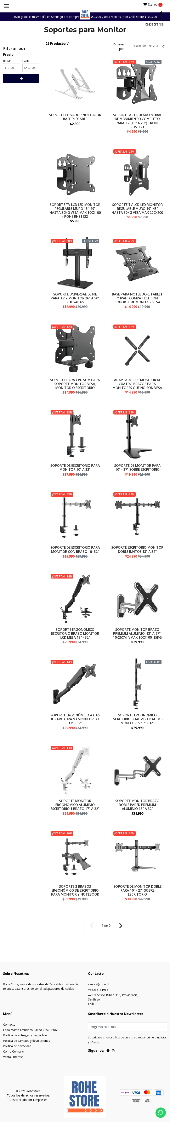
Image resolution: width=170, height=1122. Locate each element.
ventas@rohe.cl (98, 984)
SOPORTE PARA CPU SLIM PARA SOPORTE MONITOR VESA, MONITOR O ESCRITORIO (75, 384)
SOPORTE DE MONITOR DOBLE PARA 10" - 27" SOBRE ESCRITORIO (137, 890)
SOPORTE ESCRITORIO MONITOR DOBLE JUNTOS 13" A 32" (137, 549)
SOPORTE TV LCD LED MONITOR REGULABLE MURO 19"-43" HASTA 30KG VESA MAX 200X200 (137, 208)
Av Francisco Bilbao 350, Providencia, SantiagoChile (113, 999)
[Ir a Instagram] (113, 1051)
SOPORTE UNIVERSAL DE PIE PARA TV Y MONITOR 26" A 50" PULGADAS (75, 298)
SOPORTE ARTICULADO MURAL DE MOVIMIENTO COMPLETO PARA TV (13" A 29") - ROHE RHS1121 (137, 121)
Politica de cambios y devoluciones (26, 1041)
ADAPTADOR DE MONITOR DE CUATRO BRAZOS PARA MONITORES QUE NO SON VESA (137, 384)
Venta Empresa (13, 1057)
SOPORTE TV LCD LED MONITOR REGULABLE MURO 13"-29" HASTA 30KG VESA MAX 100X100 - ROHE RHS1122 (75, 210)
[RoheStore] (85, 14)
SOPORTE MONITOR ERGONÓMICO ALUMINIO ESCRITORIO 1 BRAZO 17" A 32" (75, 805)
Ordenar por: (118, 46)
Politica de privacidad (17, 1046)
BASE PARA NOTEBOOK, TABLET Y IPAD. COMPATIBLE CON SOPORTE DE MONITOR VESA (137, 298)
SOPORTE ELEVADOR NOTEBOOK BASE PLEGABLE (75, 117)
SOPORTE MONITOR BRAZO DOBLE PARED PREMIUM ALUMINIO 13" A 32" (137, 805)
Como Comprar (13, 1051)
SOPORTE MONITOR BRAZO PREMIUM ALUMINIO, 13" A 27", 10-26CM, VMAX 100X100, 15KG (137, 633)
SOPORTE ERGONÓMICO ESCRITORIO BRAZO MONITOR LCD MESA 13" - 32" (75, 633)
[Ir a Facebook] (108, 1051)
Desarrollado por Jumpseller (28, 1100)
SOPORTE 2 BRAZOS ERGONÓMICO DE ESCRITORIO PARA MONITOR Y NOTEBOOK (75, 890)
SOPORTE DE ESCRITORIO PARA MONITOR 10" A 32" (75, 467)
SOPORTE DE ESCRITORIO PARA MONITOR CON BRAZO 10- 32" (75, 549)
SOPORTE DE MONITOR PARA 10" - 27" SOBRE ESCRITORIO (137, 467)
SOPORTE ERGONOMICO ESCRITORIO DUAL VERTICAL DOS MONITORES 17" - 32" (137, 719)
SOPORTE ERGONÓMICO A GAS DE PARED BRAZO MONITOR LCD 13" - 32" (75, 719)
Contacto (9, 1024)
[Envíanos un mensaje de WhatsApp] (160, 1112)
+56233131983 (98, 990)
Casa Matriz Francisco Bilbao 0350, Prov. (30, 1030)
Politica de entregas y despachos (25, 1035)
